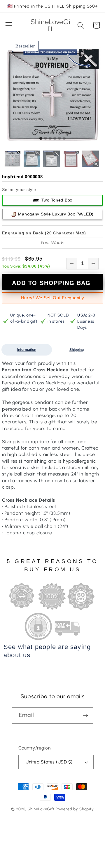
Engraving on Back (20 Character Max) (44, 233)
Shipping (76, 350)
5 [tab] (59, 139)
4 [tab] (54, 139)
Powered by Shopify (75, 809)
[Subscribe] (85, 715)
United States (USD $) (49, 762)
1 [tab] (40, 139)
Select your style (19, 189)
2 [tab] (45, 139)
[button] (9, 25)
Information (26, 350)
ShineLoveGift (41, 809)
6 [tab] (64, 139)
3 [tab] (50, 139)
